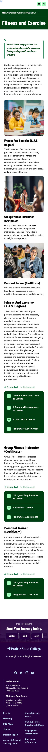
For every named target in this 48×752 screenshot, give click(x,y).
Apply (37, 635)
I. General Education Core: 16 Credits (26, 397)
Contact (12, 635)
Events (6, 713)
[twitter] (21, 673)
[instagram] (26, 672)
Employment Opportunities (31, 732)
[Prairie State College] (24, 649)
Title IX (6, 729)
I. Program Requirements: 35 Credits (26, 584)
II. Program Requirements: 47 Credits (26, 409)
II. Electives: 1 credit (23, 507)
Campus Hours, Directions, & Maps (34, 723)
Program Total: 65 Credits (26, 429)
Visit (25, 635)
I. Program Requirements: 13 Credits (26, 497)
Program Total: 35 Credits (26, 594)
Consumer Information (30, 740)
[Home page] (14, 4)
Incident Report (10, 734)
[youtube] (32, 672)
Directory (7, 718)
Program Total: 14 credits (25, 517)
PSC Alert (8, 723)
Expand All (12, 387)
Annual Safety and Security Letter (12, 741)
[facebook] (15, 672)
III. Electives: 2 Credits (24, 419)
